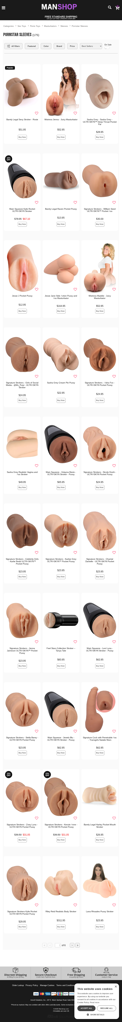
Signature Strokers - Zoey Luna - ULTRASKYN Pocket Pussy (22, 825)
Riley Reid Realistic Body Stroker (61, 911)
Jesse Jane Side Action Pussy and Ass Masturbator (61, 297)
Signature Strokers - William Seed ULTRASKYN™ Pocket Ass (100, 210)
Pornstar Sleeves (80, 26)
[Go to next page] (72, 945)
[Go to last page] (77, 945)
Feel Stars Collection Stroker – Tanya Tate (61, 649)
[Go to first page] (44, 945)
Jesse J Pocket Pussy (22, 295)
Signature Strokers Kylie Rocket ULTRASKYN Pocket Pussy (22, 912)
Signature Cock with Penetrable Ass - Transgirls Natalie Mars (99, 738)
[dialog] (96, 1001)
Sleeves (64, 26)
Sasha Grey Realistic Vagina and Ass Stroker (22, 473)
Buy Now (22, 137)
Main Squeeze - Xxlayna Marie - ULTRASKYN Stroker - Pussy (61, 473)
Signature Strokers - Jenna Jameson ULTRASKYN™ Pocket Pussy (22, 650)
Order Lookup (18, 985)
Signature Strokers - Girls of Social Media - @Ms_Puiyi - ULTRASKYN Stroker (22, 385)
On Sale (107, 44)
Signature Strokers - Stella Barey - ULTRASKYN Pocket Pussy (22, 738)
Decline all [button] (106, 1008)
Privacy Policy (32, 985)
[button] (3, 8)
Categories (8, 26)
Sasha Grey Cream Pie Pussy (61, 382)
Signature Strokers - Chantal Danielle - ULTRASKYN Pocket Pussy (99, 561)
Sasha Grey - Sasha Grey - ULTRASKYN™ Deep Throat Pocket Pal (100, 122)
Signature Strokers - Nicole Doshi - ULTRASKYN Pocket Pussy (99, 473)
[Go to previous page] (50, 945)
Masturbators (50, 26)
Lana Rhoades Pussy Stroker (100, 911)
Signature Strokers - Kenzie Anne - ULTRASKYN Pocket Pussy (61, 825)
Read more (95, 1002)
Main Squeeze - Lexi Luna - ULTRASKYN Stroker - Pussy (99, 649)
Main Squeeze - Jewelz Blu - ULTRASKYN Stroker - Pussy (61, 738)
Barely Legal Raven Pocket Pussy (61, 209)
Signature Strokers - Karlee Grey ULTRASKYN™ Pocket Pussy (61, 560)
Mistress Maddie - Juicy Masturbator (100, 297)
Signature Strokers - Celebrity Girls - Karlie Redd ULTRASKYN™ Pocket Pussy (22, 561)
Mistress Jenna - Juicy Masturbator (61, 119)
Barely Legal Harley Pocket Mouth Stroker (100, 825)
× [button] (116, 987)
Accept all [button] (86, 1008)
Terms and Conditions (65, 985)
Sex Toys (22, 26)
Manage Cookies (47, 985)
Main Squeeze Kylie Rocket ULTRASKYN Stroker (22, 210)
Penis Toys (35, 26)
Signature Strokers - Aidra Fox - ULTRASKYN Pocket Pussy (100, 383)
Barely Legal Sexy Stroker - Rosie (22, 119)
